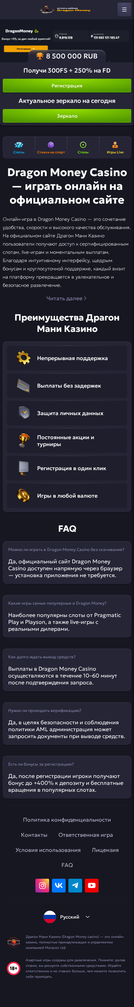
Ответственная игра (85, 834)
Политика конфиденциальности (67, 819)
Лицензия (105, 849)
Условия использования (48, 849)
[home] (67, 10)
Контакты (34, 834)
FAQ (67, 865)
